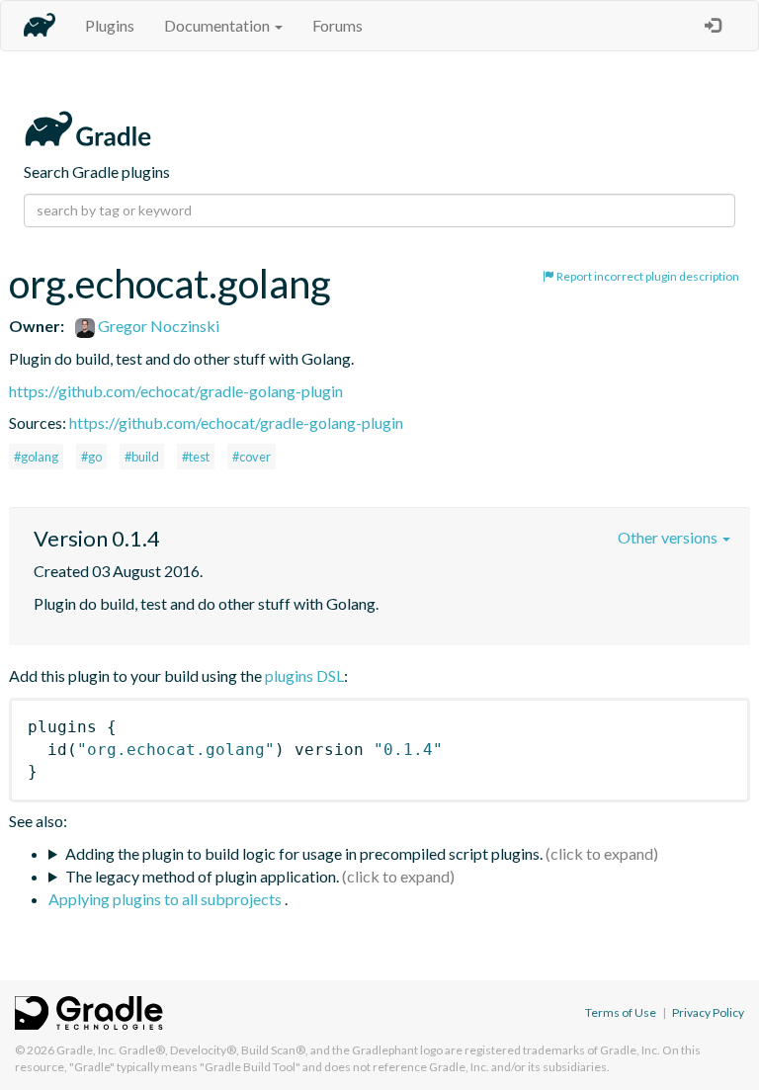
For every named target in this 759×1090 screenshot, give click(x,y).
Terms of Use (620, 1012)
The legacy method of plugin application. (202, 876)
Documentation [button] (218, 25)
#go (91, 456)
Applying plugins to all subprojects (166, 898)
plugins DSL (304, 675)
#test (196, 456)
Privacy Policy (708, 1012)
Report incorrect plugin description (646, 276)
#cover (251, 456)
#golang (36, 456)
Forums (337, 25)
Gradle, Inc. (86, 1050)
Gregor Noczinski (157, 325)
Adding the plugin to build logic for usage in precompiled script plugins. (304, 853)
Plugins (109, 25)
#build (142, 456)
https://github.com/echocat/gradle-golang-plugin (176, 390)
